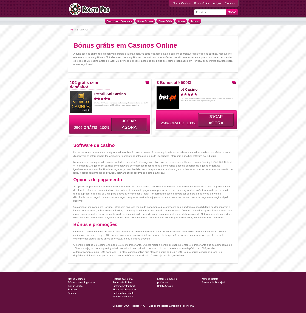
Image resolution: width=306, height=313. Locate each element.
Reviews (230, 3)
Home (70, 30)
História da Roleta (123, 278)
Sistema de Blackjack (214, 282)
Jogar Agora (129, 124)
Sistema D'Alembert (124, 285)
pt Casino (189, 89)
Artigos (217, 3)
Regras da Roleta (122, 282)
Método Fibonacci (123, 296)
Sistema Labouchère (124, 289)
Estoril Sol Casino (110, 94)
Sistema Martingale (123, 293)
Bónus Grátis (201, 3)
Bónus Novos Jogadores (119, 21)
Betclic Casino (165, 285)
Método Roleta (210, 278)
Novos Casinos (182, 3)
